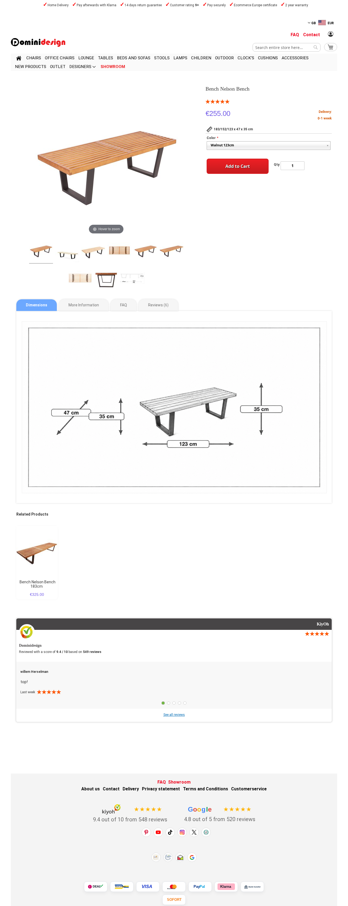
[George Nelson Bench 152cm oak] (67, 251)
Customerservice (249, 788)
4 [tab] (179, 703)
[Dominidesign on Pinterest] (146, 832)
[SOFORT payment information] (174, 900)
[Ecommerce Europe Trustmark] (168, 857)
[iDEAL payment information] (95, 887)
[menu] (174, 62)
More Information (84, 305)
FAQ (295, 34)
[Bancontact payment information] (121, 887)
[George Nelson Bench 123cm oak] (93, 251)
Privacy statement (161, 788)
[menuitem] (34, 58)
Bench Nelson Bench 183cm (37, 584)
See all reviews (174, 715)
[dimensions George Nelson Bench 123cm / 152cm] (132, 278)
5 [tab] (185, 703)
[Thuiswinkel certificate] (180, 857)
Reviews (157, 305)
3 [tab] (174, 703)
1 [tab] (163, 703)
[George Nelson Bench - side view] (106, 278)
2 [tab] (168, 703)
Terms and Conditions (205, 788)
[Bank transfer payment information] (252, 887)
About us (90, 788)
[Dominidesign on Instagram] (182, 832)
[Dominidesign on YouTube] (158, 832)
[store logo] (38, 42)
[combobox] (287, 47)
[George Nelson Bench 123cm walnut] (145, 251)
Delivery (131, 788)
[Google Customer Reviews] (192, 857)
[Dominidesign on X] (194, 832)
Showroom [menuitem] (113, 66)
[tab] (36, 305)
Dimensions (36, 305)
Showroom (179, 782)
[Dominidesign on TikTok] (170, 832)
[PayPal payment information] (200, 887)
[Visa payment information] (148, 887)
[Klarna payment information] (226, 887)
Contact (311, 34)
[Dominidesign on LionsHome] (206, 832)
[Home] (18, 59)
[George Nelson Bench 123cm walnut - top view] (119, 251)
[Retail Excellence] (156, 857)
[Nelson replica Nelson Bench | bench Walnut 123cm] (41, 251)
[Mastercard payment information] (174, 887)
